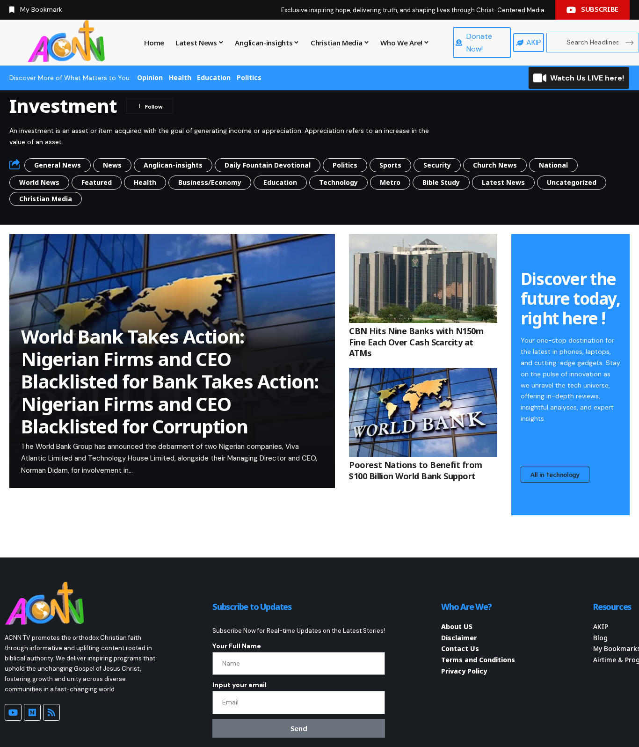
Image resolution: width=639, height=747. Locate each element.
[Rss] (51, 712)
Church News (495, 165)
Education (214, 77)
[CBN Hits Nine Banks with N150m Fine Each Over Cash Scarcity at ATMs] (423, 278)
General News (57, 165)
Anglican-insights (173, 165)
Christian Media (45, 198)
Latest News (503, 182)
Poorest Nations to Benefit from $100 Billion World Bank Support (415, 470)
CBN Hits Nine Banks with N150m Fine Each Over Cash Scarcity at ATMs (416, 342)
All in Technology (555, 474)
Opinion (150, 77)
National (553, 165)
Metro (390, 182)
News (112, 165)
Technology (338, 182)
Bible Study (441, 182)
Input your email (239, 685)
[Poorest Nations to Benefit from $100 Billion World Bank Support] (423, 412)
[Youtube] (13, 712)
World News (39, 182)
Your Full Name (236, 646)
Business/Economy (209, 182)
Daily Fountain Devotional (268, 165)
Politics (249, 77)
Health (180, 77)
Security (437, 165)
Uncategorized (571, 182)
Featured (96, 182)
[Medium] (32, 712)
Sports (390, 165)
